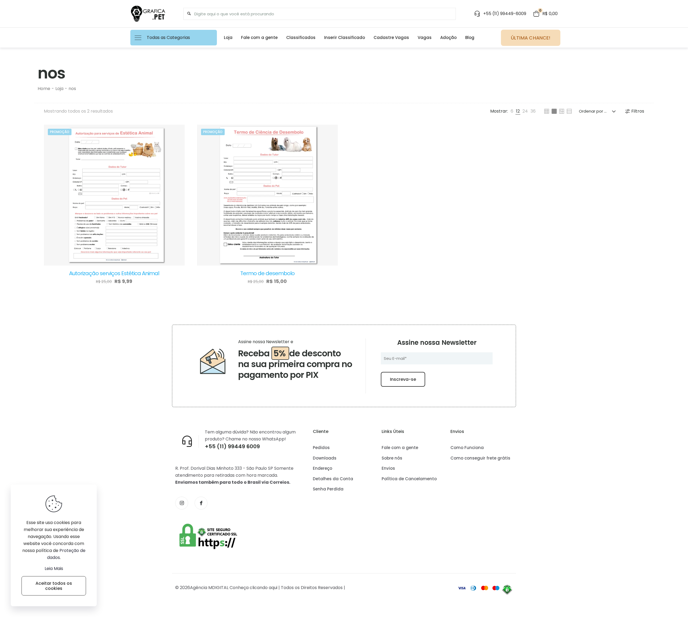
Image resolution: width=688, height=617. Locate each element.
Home (44, 88)
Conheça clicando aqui (253, 587)
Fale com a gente (400, 447)
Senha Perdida (328, 489)
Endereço (322, 468)
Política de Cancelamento (409, 479)
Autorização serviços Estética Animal (114, 273)
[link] (512, 111)
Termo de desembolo (267, 273)
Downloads (324, 458)
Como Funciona (467, 447)
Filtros (637, 111)
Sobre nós (392, 458)
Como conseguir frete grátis (480, 458)
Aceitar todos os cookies (53, 585)
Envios (388, 468)
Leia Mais (54, 568)
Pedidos (321, 447)
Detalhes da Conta (333, 479)
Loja (59, 88)
